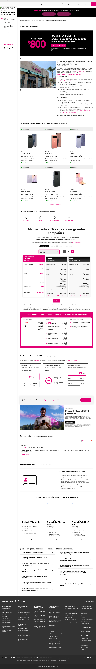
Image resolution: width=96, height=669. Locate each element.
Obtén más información (59, 45)
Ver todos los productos (56, 205)
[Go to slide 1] (28, 58)
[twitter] (7, 48)
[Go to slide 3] (72, 58)
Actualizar (85, 400)
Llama (8, 39)
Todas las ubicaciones (25, 20)
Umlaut (37, 360)
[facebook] (4, 48)
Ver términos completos (56, 50)
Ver (31, 539)
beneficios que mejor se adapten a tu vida (69, 74)
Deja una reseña (86, 440)
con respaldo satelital (69, 112)
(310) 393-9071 (77, 532)
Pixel (71, 81)
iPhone (62, 81)
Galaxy (66, 81)
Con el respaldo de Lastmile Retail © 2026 (48, 666)
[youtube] (10, 48)
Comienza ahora (70, 422)
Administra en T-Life (49, 14)
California (34, 20)
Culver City (41, 20)
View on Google (26, 454)
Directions (8, 33)
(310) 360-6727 (52, 532)
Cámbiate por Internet (63, 14)
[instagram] (12, 48)
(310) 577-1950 (27, 528)
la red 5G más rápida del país (83, 110)
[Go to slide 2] (50, 58)
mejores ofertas (79, 71)
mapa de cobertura (72, 360)
